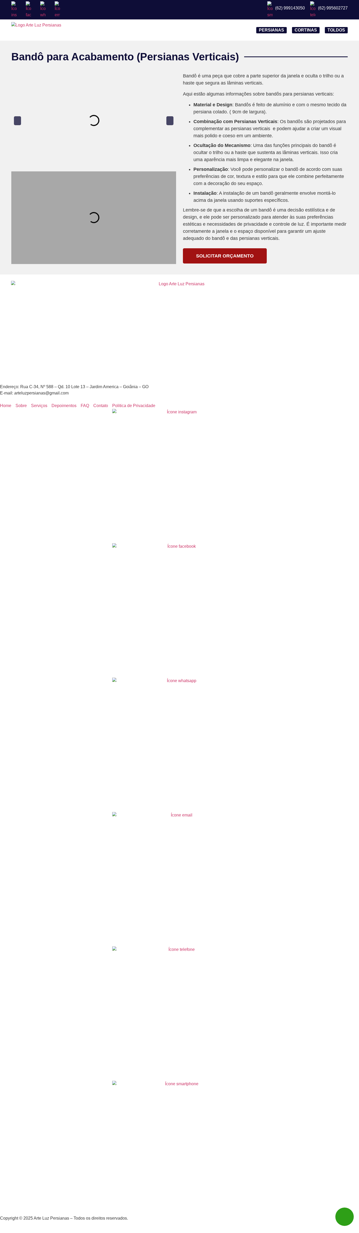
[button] (17, 120)
